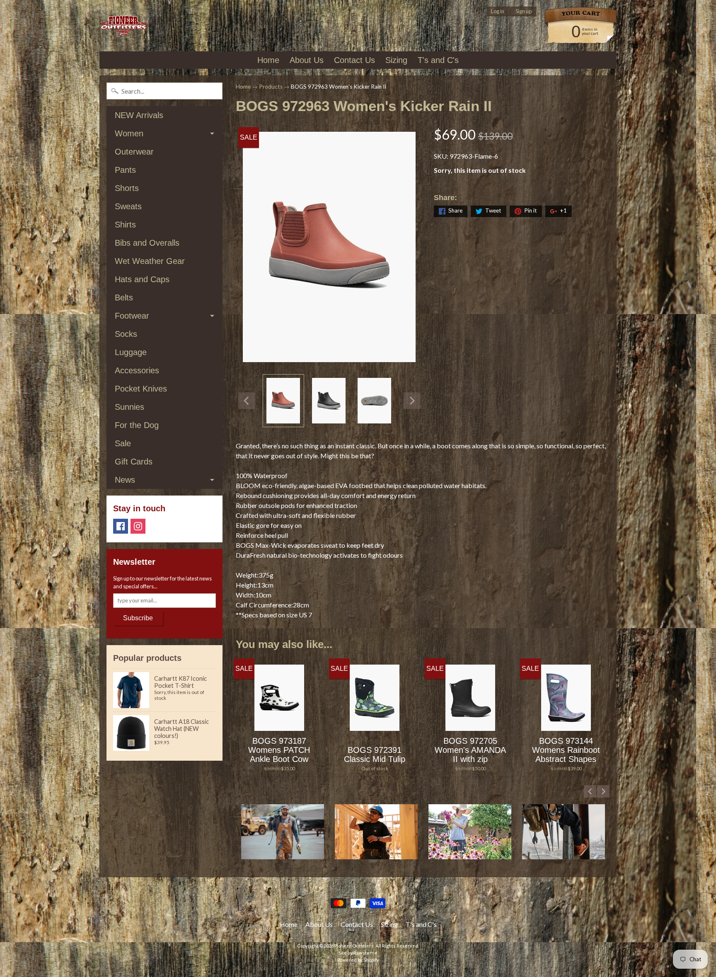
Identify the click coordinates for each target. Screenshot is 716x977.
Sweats (128, 206)
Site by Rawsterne (358, 952)
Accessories (137, 370)
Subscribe (138, 618)
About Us (307, 60)
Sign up (523, 11)
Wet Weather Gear (150, 261)
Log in (497, 11)
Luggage (131, 352)
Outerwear (134, 151)
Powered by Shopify (358, 959)
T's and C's (438, 60)
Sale (123, 443)
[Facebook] (120, 526)
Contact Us (354, 60)
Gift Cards (133, 461)
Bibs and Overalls (147, 242)
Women (129, 133)
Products (271, 86)
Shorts (127, 188)
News (125, 479)
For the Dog (137, 425)
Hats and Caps (142, 279)
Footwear (132, 315)
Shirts (125, 224)
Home (268, 60)
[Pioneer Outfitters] (123, 26)
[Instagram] (138, 526)
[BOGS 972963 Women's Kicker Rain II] (283, 400)
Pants (125, 169)
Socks (126, 334)
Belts (124, 297)
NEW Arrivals (139, 115)
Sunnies (129, 406)
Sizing (396, 60)
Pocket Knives (141, 388)
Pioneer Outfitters (354, 945)
